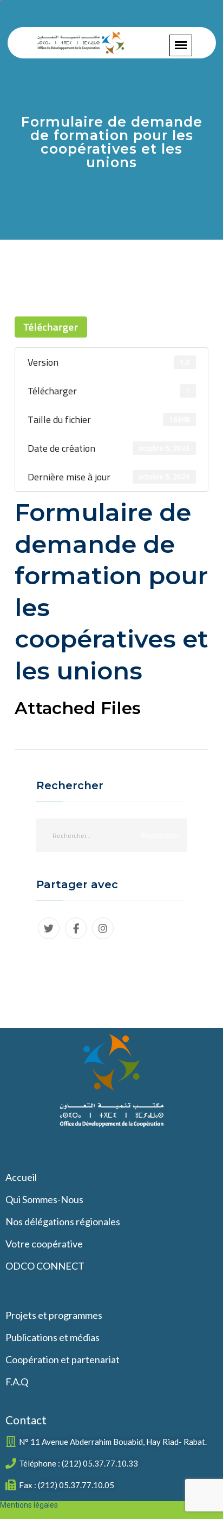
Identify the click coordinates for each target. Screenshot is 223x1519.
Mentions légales (29, 1505)
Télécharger (50, 327)
